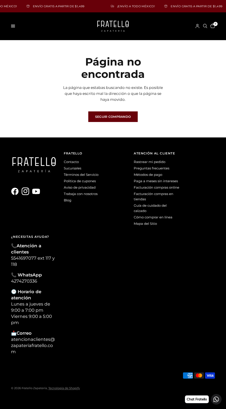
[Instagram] (26, 191)
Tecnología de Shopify (64, 388)
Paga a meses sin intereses (156, 181)
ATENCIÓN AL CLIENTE (154, 153)
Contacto (71, 162)
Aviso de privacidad (80, 187)
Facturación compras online (156, 187)
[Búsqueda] (205, 26)
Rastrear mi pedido (149, 162)
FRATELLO (73, 153)
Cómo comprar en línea (153, 217)
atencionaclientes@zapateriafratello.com (33, 345)
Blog (67, 200)
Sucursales (72, 168)
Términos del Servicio (81, 175)
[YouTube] (37, 191)
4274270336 (24, 281)
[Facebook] (16, 191)
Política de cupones (80, 181)
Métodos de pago (148, 175)
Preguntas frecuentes (151, 168)
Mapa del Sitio (145, 223)
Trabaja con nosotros (81, 194)
